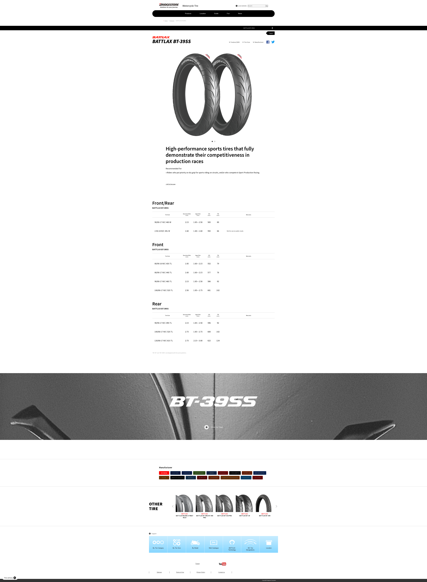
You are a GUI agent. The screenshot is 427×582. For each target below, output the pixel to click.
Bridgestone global (271, 2)
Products (188, 13)
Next (276, 506)
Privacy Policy (201, 572)
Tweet (197, 564)
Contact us (221, 572)
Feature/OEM (235, 42)
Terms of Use (180, 572)
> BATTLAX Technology (170, 184)
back (271, 33)
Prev (173, 506)
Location (203, 13)
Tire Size (247, 42)
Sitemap (159, 572)
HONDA (164, 473)
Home (166, 20)
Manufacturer (259, 42)
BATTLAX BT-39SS (249, 28)
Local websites (242, 6)
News (240, 13)
